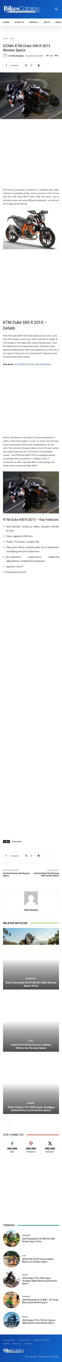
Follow (31, 1142)
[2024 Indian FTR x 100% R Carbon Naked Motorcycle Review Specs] (11, 1320)
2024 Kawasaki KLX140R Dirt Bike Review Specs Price (31, 984)
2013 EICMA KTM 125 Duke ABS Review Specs (46, 874)
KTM (12, 38)
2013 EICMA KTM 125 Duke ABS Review (32, 364)
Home (5, 38)
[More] (39, 65)
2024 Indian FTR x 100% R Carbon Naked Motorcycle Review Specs (38, 1321)
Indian (30, 1103)
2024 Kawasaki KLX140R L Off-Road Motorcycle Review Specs (40, 1301)
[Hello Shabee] (5, 56)
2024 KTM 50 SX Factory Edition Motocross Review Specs (31, 1046)
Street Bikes (17, 841)
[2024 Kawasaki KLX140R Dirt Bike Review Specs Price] (31, 958)
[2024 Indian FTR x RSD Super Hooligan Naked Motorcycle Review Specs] (31, 1083)
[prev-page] (5, 1120)
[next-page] (10, 1120)
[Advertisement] (31, 154)
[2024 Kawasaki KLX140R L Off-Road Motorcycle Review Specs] (11, 1299)
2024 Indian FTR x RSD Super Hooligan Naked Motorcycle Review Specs (31, 1109)
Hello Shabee (17, 56)
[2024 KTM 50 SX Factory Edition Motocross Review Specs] (31, 1021)
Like (12, 1142)
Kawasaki (31, 979)
